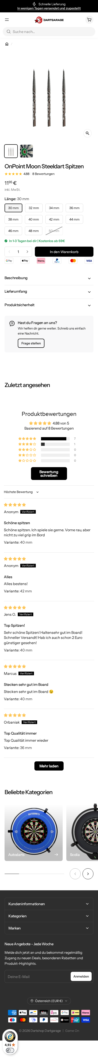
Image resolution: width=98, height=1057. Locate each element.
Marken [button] (14, 928)
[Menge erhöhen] (27, 251)
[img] (15, 504)
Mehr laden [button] (49, 766)
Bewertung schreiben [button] (48, 473)
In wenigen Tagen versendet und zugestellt (49, 8)
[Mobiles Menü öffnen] (7, 20)
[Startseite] (7, 44)
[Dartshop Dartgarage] (49, 19)
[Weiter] (88, 873)
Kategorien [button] (17, 916)
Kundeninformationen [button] (26, 904)
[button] (49, 278)
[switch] (10, 1050)
